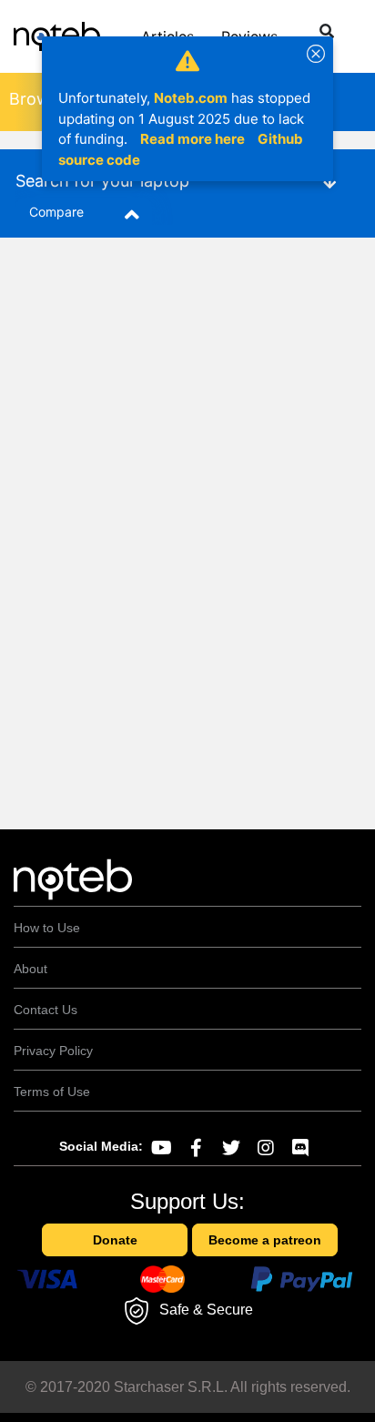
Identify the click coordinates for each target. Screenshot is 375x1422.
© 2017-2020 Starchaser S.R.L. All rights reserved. (187, 1387)
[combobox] (313, 33)
